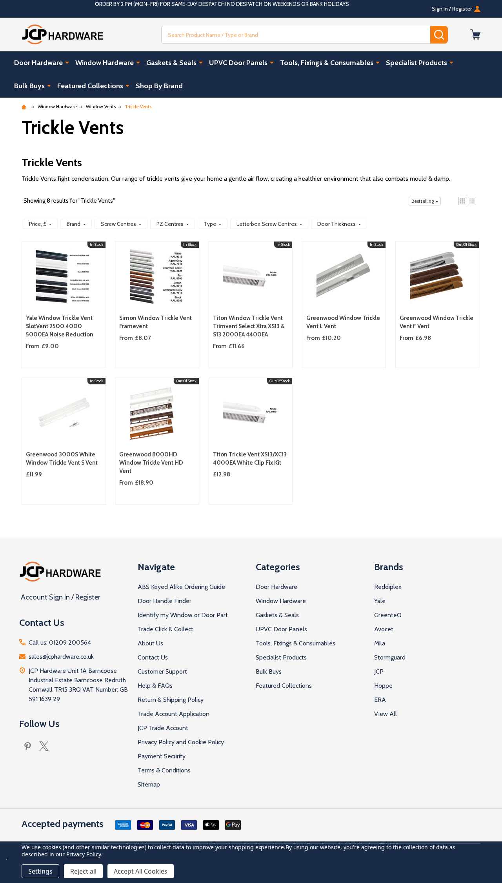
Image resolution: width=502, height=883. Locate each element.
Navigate (156, 566)
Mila (379, 643)
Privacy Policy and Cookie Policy (181, 742)
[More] (67, 62)
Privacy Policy (83, 854)
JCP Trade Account (163, 728)
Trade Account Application (173, 714)
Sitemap (149, 784)
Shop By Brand (159, 86)
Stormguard (390, 657)
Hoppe (383, 685)
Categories (278, 566)
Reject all (83, 871)
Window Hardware (104, 62)
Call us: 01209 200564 (60, 642)
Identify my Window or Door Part (183, 615)
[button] (462, 201)
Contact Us (153, 657)
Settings (40, 871)
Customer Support (162, 671)
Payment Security (162, 756)
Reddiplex (388, 586)
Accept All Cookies (140, 871)
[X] (44, 746)
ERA (380, 699)
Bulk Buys (29, 86)
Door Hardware (38, 62)
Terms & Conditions (164, 770)
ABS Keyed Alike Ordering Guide (181, 586)
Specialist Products (416, 62)
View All (385, 714)
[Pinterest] (27, 746)
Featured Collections (90, 86)
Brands (388, 566)
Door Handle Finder (164, 601)
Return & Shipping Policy (171, 699)
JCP (379, 671)
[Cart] (475, 34)
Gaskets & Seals (171, 62)
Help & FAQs (155, 685)
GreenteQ (388, 615)
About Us (150, 643)
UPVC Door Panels (238, 62)
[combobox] (295, 35)
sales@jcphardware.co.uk (61, 656)
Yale (380, 601)
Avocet (383, 629)
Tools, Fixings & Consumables (326, 62)
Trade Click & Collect (165, 629)
